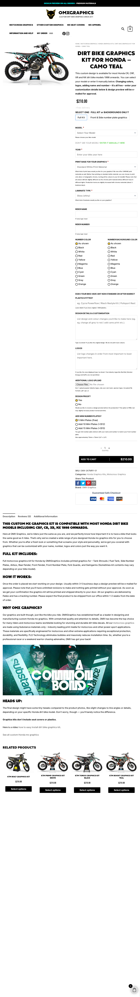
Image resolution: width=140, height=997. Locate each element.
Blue (80, 268)
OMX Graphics (89, 487)
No (79, 404)
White (81, 251)
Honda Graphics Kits (106, 43)
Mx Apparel (94, 25)
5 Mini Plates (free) (88, 420)
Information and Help (21, 33)
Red (80, 255)
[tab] (9, 516)
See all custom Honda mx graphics (21, 734)
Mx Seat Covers (76, 25)
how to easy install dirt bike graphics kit (39, 727)
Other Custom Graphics (50, 25)
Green (81, 276)
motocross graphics (123, 622)
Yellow (81, 259)
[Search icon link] (123, 29)
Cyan (81, 272)
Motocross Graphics (21, 25)
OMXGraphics (76, 13)
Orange (82, 284)
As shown (83, 243)
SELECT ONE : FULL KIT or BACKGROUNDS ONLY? (102, 112)
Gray (80, 280)
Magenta (83, 263)
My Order (42, 33)
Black (81, 247)
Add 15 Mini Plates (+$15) (91, 428)
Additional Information (46, 516)
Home (77, 43)
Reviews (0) (24, 516)
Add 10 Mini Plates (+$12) (91, 424)
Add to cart (106, 459)
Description (9, 516)
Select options (18, 789)
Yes (80, 400)
